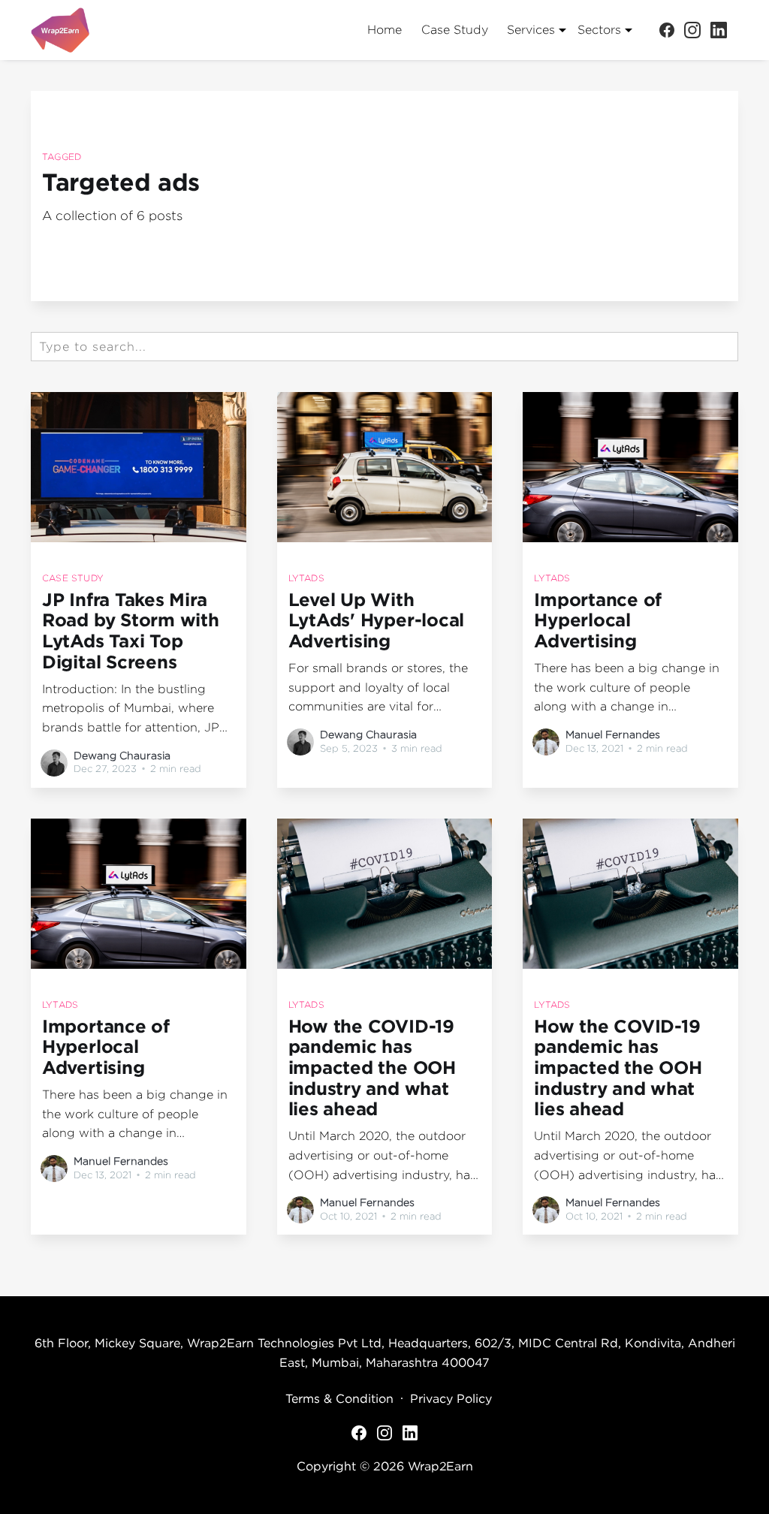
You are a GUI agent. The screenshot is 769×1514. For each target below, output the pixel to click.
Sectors (599, 29)
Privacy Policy (451, 1398)
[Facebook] (666, 29)
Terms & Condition (339, 1398)
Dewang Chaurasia (122, 755)
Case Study (454, 29)
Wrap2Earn (440, 1466)
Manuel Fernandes (612, 734)
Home (384, 29)
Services (531, 29)
